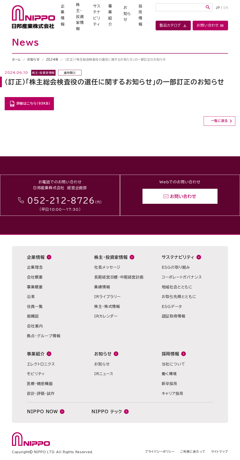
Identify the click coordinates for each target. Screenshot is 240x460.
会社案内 (35, 326)
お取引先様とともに (179, 297)
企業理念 (35, 267)
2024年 (52, 59)
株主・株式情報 (107, 306)
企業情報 (63, 15)
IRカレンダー (106, 316)
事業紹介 (110, 15)
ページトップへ (200, 152)
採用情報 (140, 15)
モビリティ (36, 374)
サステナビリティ (97, 15)
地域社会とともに (177, 287)
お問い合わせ (183, 196)
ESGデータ (172, 306)
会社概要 (35, 277)
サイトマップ (219, 451)
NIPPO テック (106, 411)
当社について (173, 364)
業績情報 (102, 287)
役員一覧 (35, 306)
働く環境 (169, 374)
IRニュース (103, 374)
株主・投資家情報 (80, 17)
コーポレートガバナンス (182, 277)
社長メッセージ (107, 267)
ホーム (16, 59)
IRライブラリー (107, 297)
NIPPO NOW (42, 411)
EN (225, 7)
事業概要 (35, 287)
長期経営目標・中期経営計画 (118, 277)
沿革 (31, 297)
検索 (208, 7)
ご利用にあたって (193, 451)
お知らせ (127, 13)
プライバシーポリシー (160, 451)
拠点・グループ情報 (43, 336)
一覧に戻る (219, 120)
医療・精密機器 (40, 383)
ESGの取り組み (176, 267)
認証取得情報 (173, 316)
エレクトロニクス (41, 364)
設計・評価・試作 (41, 393)
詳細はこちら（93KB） (33, 103)
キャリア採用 (173, 393)
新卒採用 (169, 383)
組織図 (33, 316)
